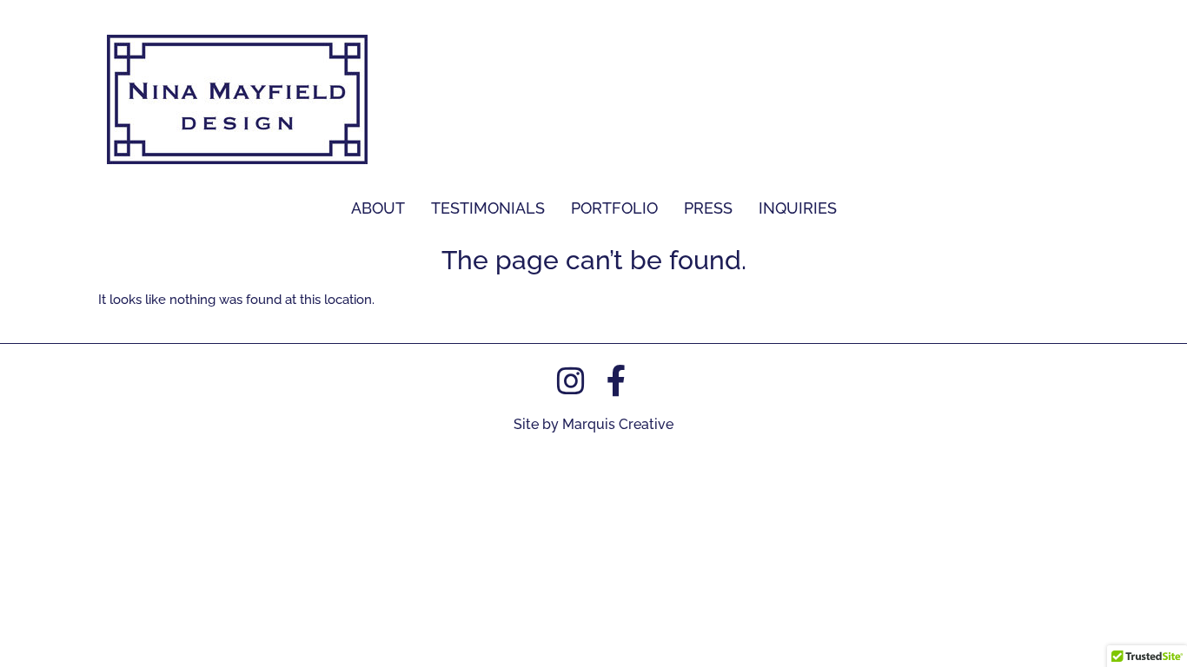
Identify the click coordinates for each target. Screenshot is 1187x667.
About (378, 208)
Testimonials (488, 208)
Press (708, 208)
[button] (614, 208)
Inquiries (798, 208)
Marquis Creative (617, 424)
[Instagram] (571, 381)
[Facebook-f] (617, 381)
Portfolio (614, 208)
